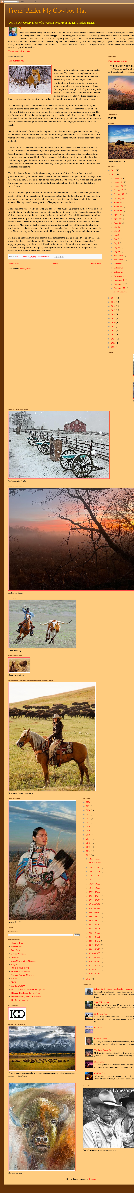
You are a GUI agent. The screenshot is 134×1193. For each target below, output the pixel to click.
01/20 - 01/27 (95, 969)
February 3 (119, 190)
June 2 (117, 235)
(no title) (98, 1027)
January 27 (119, 186)
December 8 (119, 284)
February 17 (119, 194)
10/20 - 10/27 (95, 883)
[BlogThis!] (57, 257)
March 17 (118, 206)
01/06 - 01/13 (95, 973)
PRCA (13, 982)
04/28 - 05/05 (95, 928)
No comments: (44, 256)
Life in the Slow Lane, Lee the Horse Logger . (113, 988)
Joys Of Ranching (101, 1002)
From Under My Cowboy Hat (47, 11)
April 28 (117, 222)
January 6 (118, 177)
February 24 (119, 198)
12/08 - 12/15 (95, 867)
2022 (113, 330)
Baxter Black (16, 946)
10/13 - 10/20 (95, 887)
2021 (113, 326)
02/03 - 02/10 (95, 961)
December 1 (119, 280)
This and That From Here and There (26, 992)
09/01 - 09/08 (95, 896)
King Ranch (16, 964)
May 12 (117, 226)
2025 (113, 342)
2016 (113, 306)
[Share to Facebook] (61, 257)
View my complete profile (19, 51)
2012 (113, 170)
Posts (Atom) (25, 268)
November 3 (119, 275)
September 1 (119, 255)
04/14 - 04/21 (95, 936)
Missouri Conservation (20, 971)
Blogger (92, 1178)
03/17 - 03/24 (95, 945)
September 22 (120, 259)
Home (55, 263)
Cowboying (16, 957)
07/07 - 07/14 (95, 908)
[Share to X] (59, 257)
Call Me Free (100, 1073)
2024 (113, 338)
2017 (113, 310)
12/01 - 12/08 (95, 871)
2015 (113, 302)
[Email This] (55, 257)
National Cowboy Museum (22, 975)
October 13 (119, 263)
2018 (113, 314)
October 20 (119, 267)
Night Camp (99, 1061)
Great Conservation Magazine (23, 960)
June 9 (117, 239)
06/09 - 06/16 (95, 912)
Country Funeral (101, 1038)
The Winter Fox (16, 60)
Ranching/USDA (18, 985)
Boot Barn (15, 950)
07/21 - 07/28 (95, 900)
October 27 (119, 271)
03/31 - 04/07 (95, 941)
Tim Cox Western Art (20, 1000)
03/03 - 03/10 (95, 949)
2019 (113, 318)
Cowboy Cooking (18, 953)
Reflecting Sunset (101, 1013)
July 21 (117, 251)
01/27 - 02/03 (95, 965)
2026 (113, 346)
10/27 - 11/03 (95, 879)
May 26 (117, 231)
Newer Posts (14, 263)
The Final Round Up (102, 1050)
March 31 (118, 210)
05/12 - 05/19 (95, 924)
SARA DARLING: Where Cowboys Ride (28, 989)
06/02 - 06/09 (95, 916)
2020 (113, 322)
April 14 (117, 214)
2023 (113, 334)
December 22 (120, 288)
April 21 (117, 218)
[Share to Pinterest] (63, 257)
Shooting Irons (17, 943)
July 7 (116, 243)
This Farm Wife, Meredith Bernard (26, 996)
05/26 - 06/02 (95, 920)
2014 (113, 297)
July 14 (117, 247)
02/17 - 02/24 (95, 957)
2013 (113, 174)
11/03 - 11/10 (95, 875)
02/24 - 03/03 (95, 953)
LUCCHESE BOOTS (20, 968)
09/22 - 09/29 (95, 891)
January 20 (119, 181)
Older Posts (96, 263)
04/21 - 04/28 (95, 932)
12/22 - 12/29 (95, 858)
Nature (14, 978)
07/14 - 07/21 (95, 904)
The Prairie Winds (117, 61)
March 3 (117, 202)
